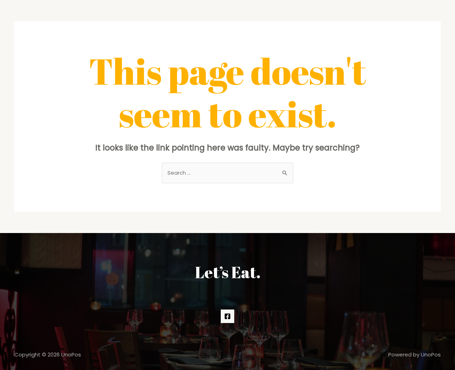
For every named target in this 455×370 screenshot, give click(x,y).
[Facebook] (227, 316)
